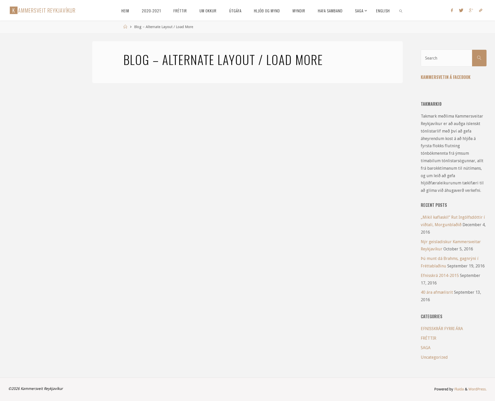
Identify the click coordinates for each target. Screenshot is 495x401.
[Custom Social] (480, 10)
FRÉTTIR (428, 338)
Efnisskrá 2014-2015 (440, 275)
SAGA (426, 347)
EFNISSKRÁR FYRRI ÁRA (442, 328)
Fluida (458, 389)
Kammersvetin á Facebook (446, 77)
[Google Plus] (471, 10)
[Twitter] (461, 10)
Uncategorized (434, 357)
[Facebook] (452, 10)
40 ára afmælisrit (437, 292)
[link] (401, 10)
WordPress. (477, 389)
